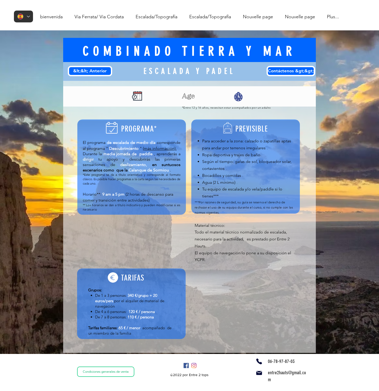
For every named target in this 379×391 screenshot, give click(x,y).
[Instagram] (193, 365)
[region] (137, 96)
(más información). (160, 148)
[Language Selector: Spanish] (23, 16)
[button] (99, 17)
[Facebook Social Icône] (186, 365)
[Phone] (259, 361)
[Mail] (259, 373)
